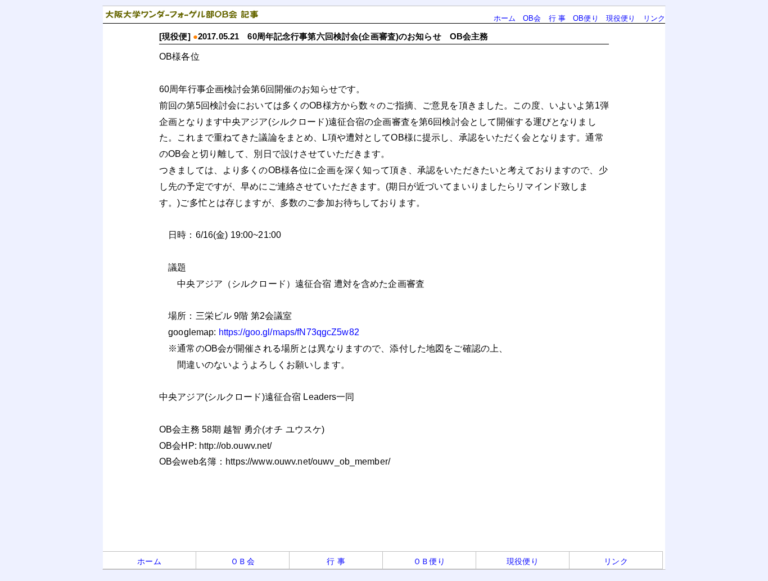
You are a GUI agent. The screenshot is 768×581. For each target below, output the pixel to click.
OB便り (586, 18)
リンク (654, 18)
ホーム (505, 18)
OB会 (532, 18)
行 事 (557, 18)
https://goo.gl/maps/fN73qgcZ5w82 (289, 332)
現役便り (621, 18)
